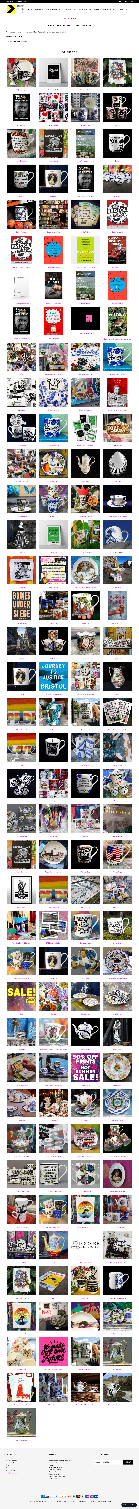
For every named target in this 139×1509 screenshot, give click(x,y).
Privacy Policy (53, 1478)
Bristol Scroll (22, 445)
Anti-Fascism (54, 161)
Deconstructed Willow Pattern (117, 517)
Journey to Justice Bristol (54, 694)
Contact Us (52, 1472)
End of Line (53, 552)
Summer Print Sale (85, 1085)
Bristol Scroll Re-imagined (85, 445)
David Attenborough (85, 517)
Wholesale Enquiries (55, 1467)
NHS (85, 801)
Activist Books (21, 125)
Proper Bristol (117, 907)
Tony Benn (85, 1298)
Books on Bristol (117, 232)
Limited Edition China (85, 730)
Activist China (53, 125)
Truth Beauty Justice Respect (117, 1298)
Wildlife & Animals (21, 1440)
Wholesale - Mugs (53, 1405)
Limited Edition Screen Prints (117, 730)
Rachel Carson (117, 943)
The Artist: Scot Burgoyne (117, 1227)
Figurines (21, 659)
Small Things (117, 1014)
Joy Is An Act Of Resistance (85, 694)
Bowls (22, 374)
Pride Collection (54, 907)
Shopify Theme (69, 1501)
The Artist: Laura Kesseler (117, 1192)
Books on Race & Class (21, 338)
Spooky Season (117, 1049)
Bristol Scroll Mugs (53, 445)
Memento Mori (117, 765)
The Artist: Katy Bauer (54, 1192)
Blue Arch (117, 196)
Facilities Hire (53, 588)
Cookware (117, 481)
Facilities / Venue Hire (56, 1463)
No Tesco (117, 801)
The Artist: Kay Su (85, 1192)
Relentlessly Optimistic (21, 978)
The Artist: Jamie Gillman (22, 1192)
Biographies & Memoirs (85, 196)
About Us (52, 1465)
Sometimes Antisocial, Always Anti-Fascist (53, 1049)
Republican (53, 978)
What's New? (117, 1369)
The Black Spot (21, 1263)
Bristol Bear (21, 410)
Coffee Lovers (85, 481)
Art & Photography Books (85, 161)
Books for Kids (85, 232)
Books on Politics (117, 303)
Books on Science (53, 338)
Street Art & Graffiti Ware (54, 1085)
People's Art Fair (117, 836)
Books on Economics (53, 267)
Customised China (53, 517)
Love (21, 765)
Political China (85, 872)
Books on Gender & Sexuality (85, 267)
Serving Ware (85, 1014)
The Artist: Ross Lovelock (85, 1227)
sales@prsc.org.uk (11, 1473)
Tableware (21, 1120)
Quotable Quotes (85, 943)
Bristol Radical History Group (117, 410)
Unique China (85, 1334)
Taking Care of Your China (57, 1476)
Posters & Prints (22, 907)
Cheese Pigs (53, 481)
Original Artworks (53, 836)
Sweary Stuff (117, 1085)
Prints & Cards (85, 907)
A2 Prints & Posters (53, 90)
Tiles (53, 1298)
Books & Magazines (53, 232)
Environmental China (85, 552)
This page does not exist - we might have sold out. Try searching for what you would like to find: (36, 32)
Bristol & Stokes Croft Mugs (117, 374)
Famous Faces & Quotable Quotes (85, 588)
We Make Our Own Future (53, 1369)
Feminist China (53, 623)
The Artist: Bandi (117, 1120)
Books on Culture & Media (21, 267)
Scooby (53, 1014)
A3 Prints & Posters (85, 90)
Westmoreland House (85, 1369)
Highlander (117, 659)
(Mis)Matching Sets (22, 90)
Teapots (85, 1120)
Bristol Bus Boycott (85, 410)
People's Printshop (22, 872)
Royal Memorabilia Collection (117, 978)
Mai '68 (53, 765)
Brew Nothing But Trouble (53, 374)
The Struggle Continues (117, 1263)
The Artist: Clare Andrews (117, 1156)
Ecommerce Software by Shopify (101, 1501)
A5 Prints (117, 90)
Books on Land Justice (22, 303)
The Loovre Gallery (85, 1263)
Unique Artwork (54, 1334)
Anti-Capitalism (22, 161)
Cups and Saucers (21, 517)
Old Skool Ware (22, 836)
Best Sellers (53, 196)
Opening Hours (54, 1474)
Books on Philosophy (85, 303)
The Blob (53, 1263)
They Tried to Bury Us (22, 1298)
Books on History (117, 267)
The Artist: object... (22, 1227)
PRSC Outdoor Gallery (53, 943)
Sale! (21, 1014)
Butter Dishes (117, 445)
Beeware (21, 196)
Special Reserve (85, 1049)
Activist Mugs (85, 125)
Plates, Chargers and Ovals (53, 872)
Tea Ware (53, 1120)
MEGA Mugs (85, 765)
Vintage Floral (21, 1369)
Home (64, 18)
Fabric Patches (21, 588)
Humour (21, 694)
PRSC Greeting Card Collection (21, 943)
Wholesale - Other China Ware (85, 1405)
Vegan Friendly (117, 1334)
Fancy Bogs (117, 588)
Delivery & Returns (55, 1469)
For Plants (85, 659)
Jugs (117, 694)
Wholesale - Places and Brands (117, 1405)
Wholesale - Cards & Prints (21, 1405)
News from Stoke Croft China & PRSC (61, 1460)
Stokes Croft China (22, 1085)
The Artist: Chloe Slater (53, 1156)
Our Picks (85, 836)
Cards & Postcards (22, 481)
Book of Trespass (21, 232)
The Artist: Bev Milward (21, 1156)
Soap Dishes (22, 1049)
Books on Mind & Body (53, 303)
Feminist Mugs (85, 623)
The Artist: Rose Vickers (53, 1227)
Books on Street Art (85, 333)
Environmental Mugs (117, 552)
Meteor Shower (22, 801)
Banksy (117, 161)
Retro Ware (85, 978)
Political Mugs (117, 872)
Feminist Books (21, 623)
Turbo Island (22, 1334)
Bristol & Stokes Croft (85, 374)
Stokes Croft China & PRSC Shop (50, 1501)
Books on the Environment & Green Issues (117, 339)
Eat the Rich (21, 552)
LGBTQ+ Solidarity (21, 730)
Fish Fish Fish (54, 659)
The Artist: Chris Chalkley (85, 1156)
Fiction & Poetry (117, 623)
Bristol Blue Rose (53, 410)
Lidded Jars (53, 730)
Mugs (53, 801)
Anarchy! (117, 125)
